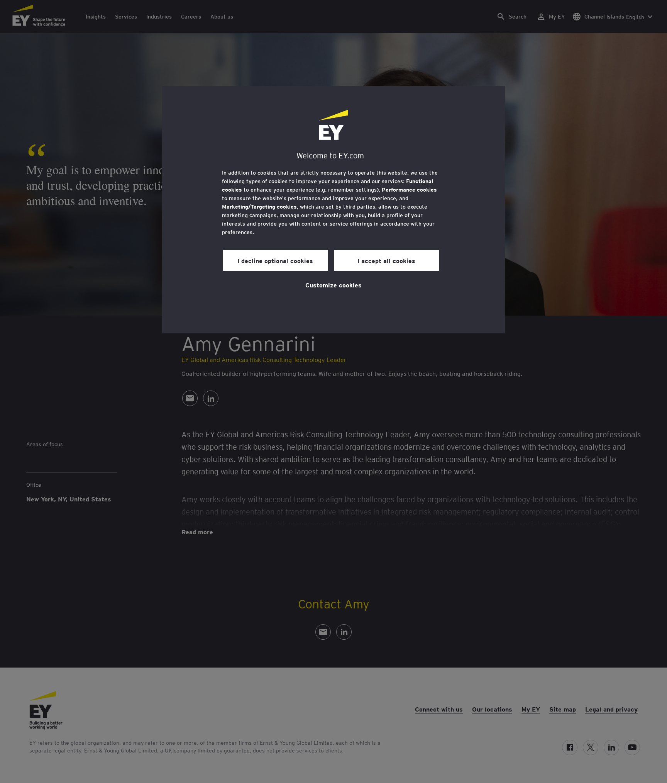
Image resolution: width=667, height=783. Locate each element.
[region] (333, 209)
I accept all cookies (386, 260)
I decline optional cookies (275, 260)
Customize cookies (333, 284)
